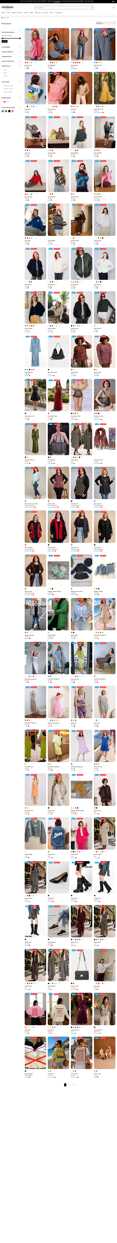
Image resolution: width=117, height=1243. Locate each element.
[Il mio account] (113, 7)
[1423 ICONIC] (81, 1053)
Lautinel (26, 462)
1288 (26, 244)
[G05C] (104, 921)
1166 (26, 113)
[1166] (35, 88)
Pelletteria (38, 13)
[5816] (35, 132)
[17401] (58, 220)
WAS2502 (96, 1033)
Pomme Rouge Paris (29, 505)
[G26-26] (104, 833)
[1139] (35, 658)
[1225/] (35, 702)
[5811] (81, 132)
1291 (26, 69)
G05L (72, 946)
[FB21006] (58, 570)
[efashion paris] (7, 8)
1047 (26, 770)
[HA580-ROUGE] (35, 527)
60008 (26, 332)
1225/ (26, 726)
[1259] (104, 702)
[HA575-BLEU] (104, 483)
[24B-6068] (58, 439)
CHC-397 (73, 902)
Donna (3, 13)
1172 (95, 288)
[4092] (35, 790)
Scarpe (31, 13)
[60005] (58, 307)
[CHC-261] (58, 877)
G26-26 (96, 858)
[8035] (81, 307)
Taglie (5, 76)
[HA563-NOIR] (104, 527)
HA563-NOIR (97, 551)
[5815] (58, 132)
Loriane (26, 856)
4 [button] (72, 1085)
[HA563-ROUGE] (35, 570)
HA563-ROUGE (28, 595)
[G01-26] (35, 965)
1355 (72, 113)
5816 (26, 156)
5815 (49, 156)
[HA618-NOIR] (81, 483)
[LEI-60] (58, 921)
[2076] (81, 614)
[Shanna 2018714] (104, 88)
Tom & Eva (73, 418)
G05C (95, 946)
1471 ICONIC (50, 1077)
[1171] (104, 307)
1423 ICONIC (74, 1077)
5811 (72, 156)
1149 (95, 682)
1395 (95, 990)
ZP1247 (72, 858)
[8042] (58, 746)
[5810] (81, 176)
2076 (72, 639)
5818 (95, 156)
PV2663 (73, 69)
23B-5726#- (97, 420)
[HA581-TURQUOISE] (35, 483)
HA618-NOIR (74, 507)
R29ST (72, 1033)
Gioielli (26, 13)
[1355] (81, 88)
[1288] (35, 220)
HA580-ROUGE (28, 551)
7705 (95, 770)
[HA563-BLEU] (81, 527)
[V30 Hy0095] (104, 439)
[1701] (35, 395)
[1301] (104, 44)
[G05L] (81, 921)
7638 (49, 113)
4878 (72, 376)
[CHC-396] (104, 877)
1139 (26, 683)
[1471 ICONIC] (58, 1053)
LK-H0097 (50, 376)
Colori (5, 69)
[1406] (104, 1053)
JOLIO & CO (96, 1031)
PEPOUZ (73, 67)
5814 (26, 200)
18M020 (27, 639)
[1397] (35, 1009)
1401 (49, 1033)
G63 (72, 463)
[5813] (58, 176)
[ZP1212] (58, 833)
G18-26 (26, 902)
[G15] (58, 965)
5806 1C (96, 200)
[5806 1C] (104, 176)
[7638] (58, 88)
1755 (49, 420)
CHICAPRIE (50, 593)
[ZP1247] (81, 833)
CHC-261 (50, 902)
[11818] (58, 702)
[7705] (104, 746)
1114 (72, 683)
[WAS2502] (104, 1009)
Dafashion (96, 462)
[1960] (81, 746)
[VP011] (35, 833)
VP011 (26, 858)
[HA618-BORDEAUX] (58, 483)
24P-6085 (73, 989)
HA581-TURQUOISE (29, 507)
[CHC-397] (81, 877)
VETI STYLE (73, 374)
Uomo (8, 13)
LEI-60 (49, 946)
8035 (72, 332)
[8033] (81, 264)
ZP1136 (95, 814)
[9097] (58, 790)
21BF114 (73, 814)
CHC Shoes (50, 900)
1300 (49, 69)
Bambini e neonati (17, 13)
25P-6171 (73, 420)
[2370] (58, 614)
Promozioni (58, 13)
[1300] (58, 44)
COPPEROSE (27, 374)
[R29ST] (81, 1009)
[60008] (35, 307)
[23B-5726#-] (104, 395)
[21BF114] (81, 790)
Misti (5, 72)
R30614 (26, 463)
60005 (49, 332)
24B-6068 (50, 463)
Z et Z (49, 374)
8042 (49, 770)
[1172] (104, 264)
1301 (95, 69)
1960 (72, 770)
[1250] (81, 702)
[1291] (35, 44)
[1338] (81, 220)
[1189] (58, 264)
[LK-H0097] (58, 351)
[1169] (104, 220)
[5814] (35, 176)
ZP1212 (49, 858)
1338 (72, 244)
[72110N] (35, 1053)
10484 (95, 639)
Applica (4, 41)
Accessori (45, 13)
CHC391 (26, 946)
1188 (26, 288)
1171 (95, 332)
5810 (72, 200)
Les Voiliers (27, 418)
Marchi (52, 13)
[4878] (81, 351)
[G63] (81, 439)
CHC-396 (96, 902)
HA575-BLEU (97, 507)
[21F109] (104, 570)
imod (72, 462)
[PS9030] (35, 351)
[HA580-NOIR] (58, 527)
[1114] (81, 658)
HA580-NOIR (51, 551)
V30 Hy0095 (97, 463)
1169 (95, 244)
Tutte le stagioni (8, 91)
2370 (49, 639)
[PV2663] (81, 44)
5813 (49, 200)
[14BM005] (81, 570)
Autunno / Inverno (8, 88)
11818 (49, 726)
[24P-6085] (81, 965)
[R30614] (35, 439)
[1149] (104, 658)
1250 (72, 726)
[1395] (104, 965)
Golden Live (50, 812)
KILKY (95, 812)
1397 (26, 1033)
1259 (95, 726)
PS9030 (26, 376)
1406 (95, 1077)
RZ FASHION (51, 637)
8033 (72, 288)
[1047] (35, 746)
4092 (26, 814)
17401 (49, 244)
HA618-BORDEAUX (52, 507)
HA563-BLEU (74, 551)
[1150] (58, 658)
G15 (49, 990)
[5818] (104, 132)
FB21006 (50, 595)
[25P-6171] (81, 395)
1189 (49, 288)
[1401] (58, 1009)
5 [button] (74, 1085)
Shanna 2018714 (98, 113)
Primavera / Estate (8, 85)
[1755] (58, 395)
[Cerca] (92, 7)
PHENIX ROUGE (28, 1075)
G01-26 (26, 990)
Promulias (96, 111)
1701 (26, 420)
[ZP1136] (104, 790)
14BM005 (73, 595)
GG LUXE (27, 67)
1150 (49, 682)
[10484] (104, 614)
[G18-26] (35, 877)
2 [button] (67, 1085)
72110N (26, 1077)
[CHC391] (35, 921)
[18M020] (35, 614)
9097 (49, 814)
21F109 (95, 595)
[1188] (35, 264)
